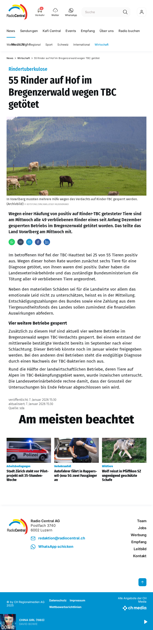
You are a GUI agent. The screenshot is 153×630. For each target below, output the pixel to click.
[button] (71, 12)
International (81, 44)
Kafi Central (52, 31)
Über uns (107, 31)
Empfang (88, 31)
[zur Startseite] (17, 12)
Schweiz (63, 44)
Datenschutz (58, 600)
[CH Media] (130, 607)
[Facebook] (38, 242)
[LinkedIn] (47, 242)
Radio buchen (129, 31)
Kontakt (139, 556)
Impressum (77, 600)
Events (71, 31)
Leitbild (140, 549)
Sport (49, 44)
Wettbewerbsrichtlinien (65, 607)
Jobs (142, 528)
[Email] (29, 242)
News (11, 31)
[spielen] (145, 622)
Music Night (20, 44)
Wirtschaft (102, 44)
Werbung (138, 535)
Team (141, 521)
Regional (35, 44)
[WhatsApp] (12, 242)
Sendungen (29, 31)
